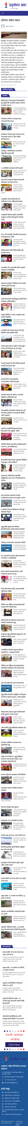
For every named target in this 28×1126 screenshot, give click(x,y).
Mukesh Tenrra (9, 26)
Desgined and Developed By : (19, 1123)
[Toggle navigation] (26, 13)
